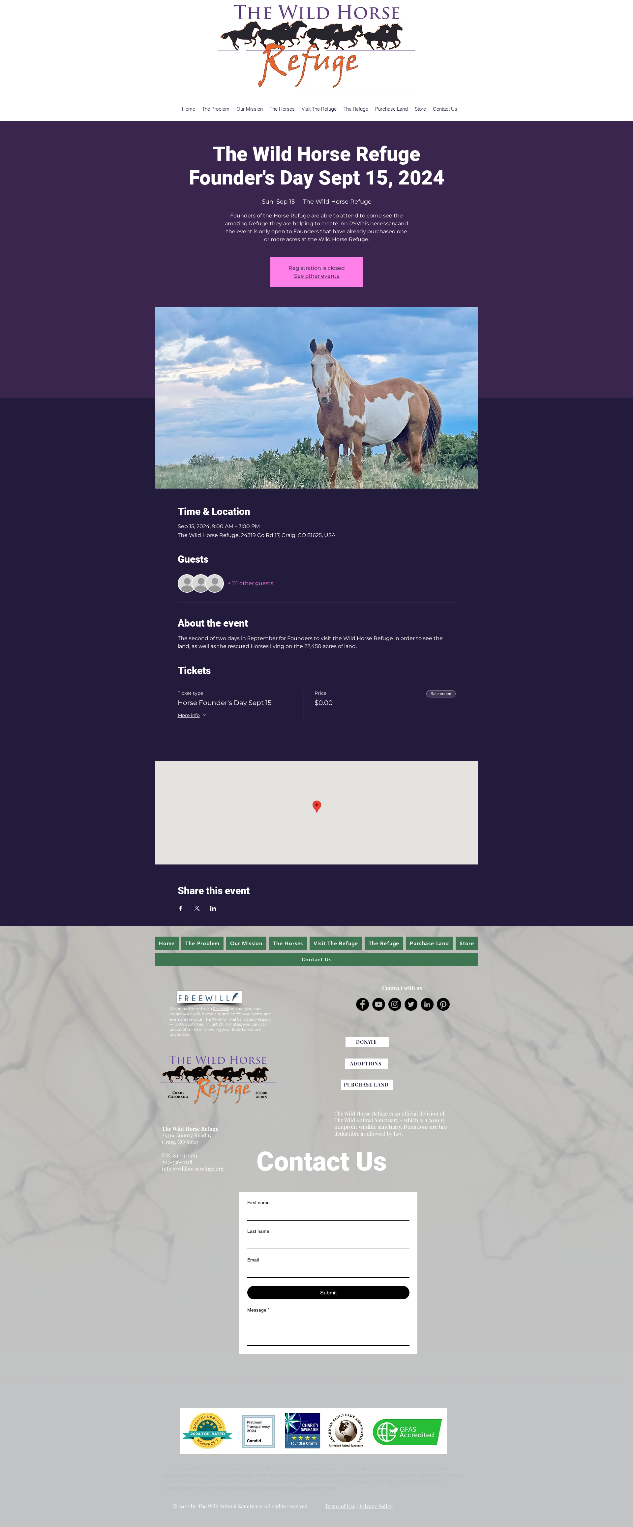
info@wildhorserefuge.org (193, 1168)
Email (253, 1259)
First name (258, 1202)
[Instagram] (394, 1004)
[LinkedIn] (427, 1004)
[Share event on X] (197, 908)
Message (258, 1310)
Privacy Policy (376, 1506)
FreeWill (221, 1008)
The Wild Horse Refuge (190, 1128)
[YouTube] (378, 1004)
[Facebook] (362, 1004)
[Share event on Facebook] (181, 908)
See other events (316, 276)
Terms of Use (340, 1506)
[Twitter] (411, 1004)
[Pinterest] (443, 1004)
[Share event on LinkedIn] (213, 908)
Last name (258, 1231)
